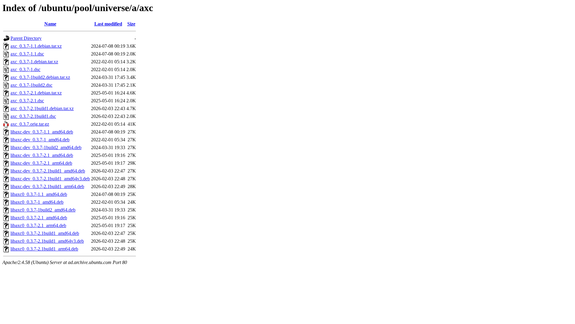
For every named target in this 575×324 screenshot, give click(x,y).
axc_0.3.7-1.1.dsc (27, 53)
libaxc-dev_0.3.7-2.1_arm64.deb (41, 163)
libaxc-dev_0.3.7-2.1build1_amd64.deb (47, 170)
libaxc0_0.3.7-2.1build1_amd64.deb (44, 233)
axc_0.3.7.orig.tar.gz (29, 124)
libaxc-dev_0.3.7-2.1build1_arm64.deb (47, 186)
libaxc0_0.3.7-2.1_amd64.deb (38, 217)
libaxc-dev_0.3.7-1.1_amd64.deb (41, 131)
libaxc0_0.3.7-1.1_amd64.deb (38, 194)
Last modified (108, 23)
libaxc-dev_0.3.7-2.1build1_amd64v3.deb (50, 178)
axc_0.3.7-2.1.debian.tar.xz (36, 92)
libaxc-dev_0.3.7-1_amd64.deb (39, 139)
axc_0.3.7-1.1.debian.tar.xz (36, 46)
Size (131, 23)
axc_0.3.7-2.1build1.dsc (33, 116)
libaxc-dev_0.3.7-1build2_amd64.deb (45, 147)
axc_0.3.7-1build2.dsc (31, 85)
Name (50, 23)
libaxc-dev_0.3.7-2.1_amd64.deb (41, 155)
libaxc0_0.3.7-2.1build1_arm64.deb (44, 248)
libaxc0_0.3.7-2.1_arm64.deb (38, 225)
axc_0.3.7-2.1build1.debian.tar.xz (42, 108)
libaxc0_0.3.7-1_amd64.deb (36, 202)
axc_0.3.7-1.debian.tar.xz (34, 61)
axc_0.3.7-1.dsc (25, 69)
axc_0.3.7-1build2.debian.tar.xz (40, 77)
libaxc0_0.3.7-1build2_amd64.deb (42, 209)
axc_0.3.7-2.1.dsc (27, 100)
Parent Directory (26, 38)
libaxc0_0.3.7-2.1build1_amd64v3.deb (47, 241)
